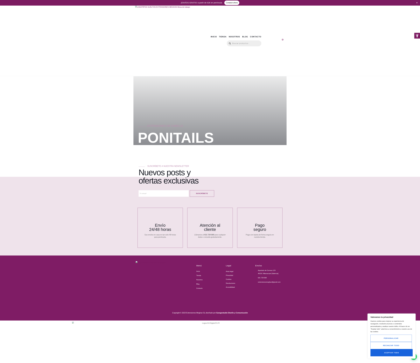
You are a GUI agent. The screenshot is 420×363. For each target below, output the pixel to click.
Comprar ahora (232, 3)
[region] (392, 336)
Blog (245, 37)
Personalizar (391, 338)
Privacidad (229, 275)
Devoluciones (230, 283)
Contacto (255, 37)
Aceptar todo (391, 353)
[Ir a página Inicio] (168, 284)
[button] (417, 36)
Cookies (228, 279)
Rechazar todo (391, 345)
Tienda (223, 37)
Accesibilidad (230, 287)
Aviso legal (229, 271)
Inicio (214, 37)
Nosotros (234, 37)
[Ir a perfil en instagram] (262, 287)
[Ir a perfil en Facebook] (256, 287)
